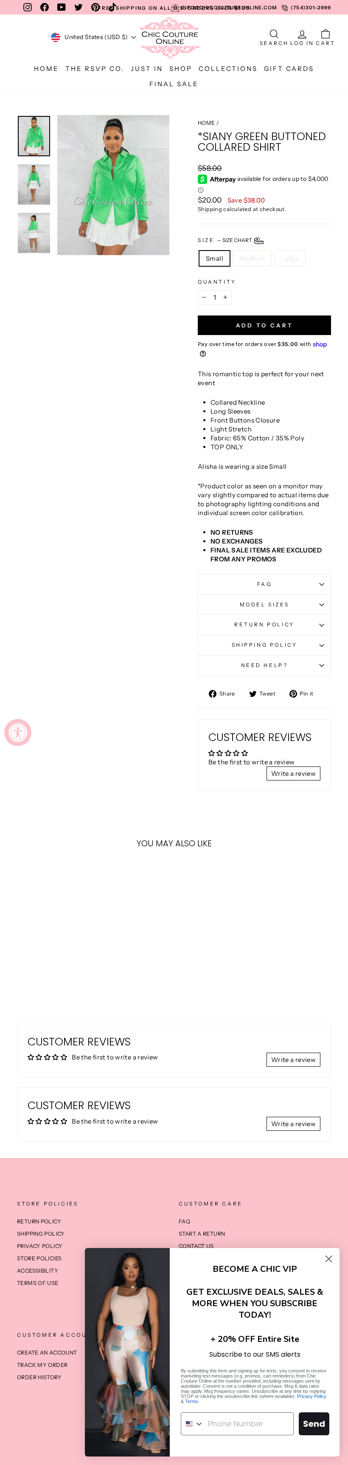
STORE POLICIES (39, 1258)
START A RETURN (202, 1234)
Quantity (217, 282)
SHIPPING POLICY (264, 645)
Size (225, 240)
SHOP (180, 69)
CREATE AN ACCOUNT (47, 1352)
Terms (191, 1401)
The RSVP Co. (94, 69)
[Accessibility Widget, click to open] (17, 732)
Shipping (210, 209)
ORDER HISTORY (39, 1377)
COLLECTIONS (228, 69)
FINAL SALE (174, 84)
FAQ (264, 584)
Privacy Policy (311, 1396)
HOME (46, 69)
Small (214, 258)
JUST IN (147, 69)
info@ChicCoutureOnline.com (229, 8)
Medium (252, 258)
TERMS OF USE (38, 1283)
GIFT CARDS (289, 69)
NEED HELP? (264, 665)
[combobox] (192, 1424)
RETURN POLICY (264, 624)
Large (290, 258)
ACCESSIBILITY (37, 1271)
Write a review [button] (293, 773)
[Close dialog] (328, 1258)
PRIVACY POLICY (39, 1246)
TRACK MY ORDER (42, 1365)
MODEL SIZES (264, 604)
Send (314, 1424)
